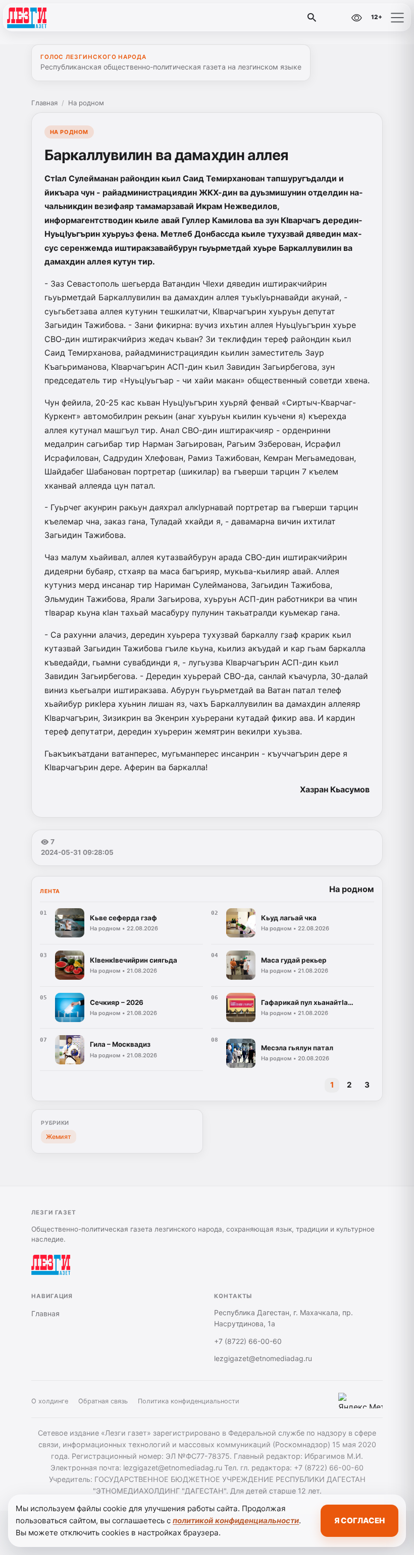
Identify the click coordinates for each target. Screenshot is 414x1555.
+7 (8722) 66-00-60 (248, 1341)
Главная (44, 103)
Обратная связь (103, 1401)
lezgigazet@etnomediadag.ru (263, 1358)
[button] (397, 17)
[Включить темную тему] (334, 17)
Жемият (58, 1136)
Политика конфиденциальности (188, 1401)
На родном (86, 103)
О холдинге (49, 1401)
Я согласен (359, 1520)
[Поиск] (312, 17)
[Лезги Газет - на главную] (49, 17)
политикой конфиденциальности (236, 1520)
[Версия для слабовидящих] (356, 17)
